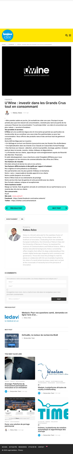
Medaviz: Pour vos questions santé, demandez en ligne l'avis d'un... (44, 314)
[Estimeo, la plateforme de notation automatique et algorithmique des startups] (53, 408)
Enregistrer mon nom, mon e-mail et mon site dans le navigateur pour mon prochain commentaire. (34, 293)
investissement (12, 219)
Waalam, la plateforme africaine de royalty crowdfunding (52, 388)
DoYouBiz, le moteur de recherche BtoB (40, 335)
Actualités (41, 381)
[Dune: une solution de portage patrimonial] (20, 408)
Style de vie (32, 447)
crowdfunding (42, 382)
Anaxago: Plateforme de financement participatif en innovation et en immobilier (16, 386)
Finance (8, 100)
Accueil (4, 447)
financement (51, 382)
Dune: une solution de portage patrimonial (17, 425)
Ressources (23, 447)
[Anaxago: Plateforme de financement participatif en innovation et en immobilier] (20, 368)
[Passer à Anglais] (47, 446)
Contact (41, 447)
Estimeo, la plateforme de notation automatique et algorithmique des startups (52, 429)
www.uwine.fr (17, 196)
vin (22, 219)
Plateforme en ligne (57, 381)
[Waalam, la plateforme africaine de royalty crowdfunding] (53, 368)
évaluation (54, 421)
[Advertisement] (36, 14)
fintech (12, 381)
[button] (66, 35)
